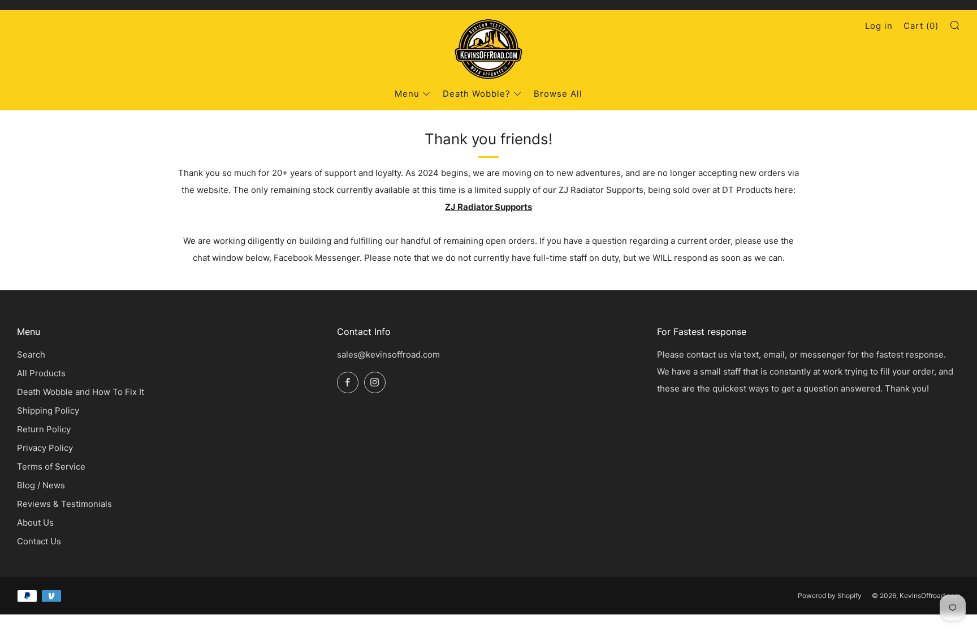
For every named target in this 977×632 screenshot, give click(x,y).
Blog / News (41, 485)
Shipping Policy (48, 410)
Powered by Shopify (830, 595)
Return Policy (44, 429)
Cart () (921, 25)
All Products (41, 373)
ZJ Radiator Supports (488, 206)
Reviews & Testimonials (64, 503)
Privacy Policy (45, 447)
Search (31, 354)
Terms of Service (51, 466)
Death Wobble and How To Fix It (80, 391)
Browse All (558, 93)
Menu (407, 93)
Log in (879, 25)
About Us (35, 522)
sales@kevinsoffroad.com (388, 354)
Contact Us (39, 541)
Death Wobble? (477, 93)
